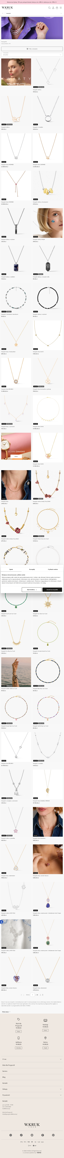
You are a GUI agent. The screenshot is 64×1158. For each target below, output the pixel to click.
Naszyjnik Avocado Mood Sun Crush (41, 651)
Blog (3, 1077)
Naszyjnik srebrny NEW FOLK (8, 913)
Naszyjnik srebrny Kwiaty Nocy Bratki (41, 501)
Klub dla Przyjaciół (8, 1065)
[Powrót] (3, 13)
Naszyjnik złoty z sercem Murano (40, 875)
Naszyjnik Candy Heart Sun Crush (9, 726)
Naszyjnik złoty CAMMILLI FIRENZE (41, 801)
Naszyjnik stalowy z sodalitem (8, 277)
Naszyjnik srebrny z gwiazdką (8, 838)
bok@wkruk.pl (6, 1108)
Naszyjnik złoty (4, 501)
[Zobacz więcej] (61, 13)
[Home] (7, 8)
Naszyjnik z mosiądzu (38, 127)
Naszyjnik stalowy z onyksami (40, 314)
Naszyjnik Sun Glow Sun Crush (40, 613)
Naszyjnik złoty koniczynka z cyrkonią (42, 389)
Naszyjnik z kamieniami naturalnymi (9, 314)
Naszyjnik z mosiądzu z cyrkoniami (9, 801)
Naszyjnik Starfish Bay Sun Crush (40, 726)
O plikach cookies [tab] (53, 569)
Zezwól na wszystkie (52, 589)
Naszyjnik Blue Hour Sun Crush (40, 688)
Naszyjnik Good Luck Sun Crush (8, 613)
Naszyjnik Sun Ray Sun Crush (8, 651)
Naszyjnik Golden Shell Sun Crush (9, 688)
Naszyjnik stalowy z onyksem (8, 239)
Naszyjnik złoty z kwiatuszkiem (8, 351)
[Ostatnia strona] (42, 994)
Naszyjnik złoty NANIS (38, 426)
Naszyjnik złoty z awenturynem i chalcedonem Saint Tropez (47, 913)
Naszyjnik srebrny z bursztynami (40, 202)
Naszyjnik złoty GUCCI (38, 351)
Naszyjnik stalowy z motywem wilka (41, 277)
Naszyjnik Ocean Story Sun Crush (41, 539)
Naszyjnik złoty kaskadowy (39, 838)
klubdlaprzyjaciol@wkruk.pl (9, 1114)
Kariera (4, 1071)
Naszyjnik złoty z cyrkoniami (8, 426)
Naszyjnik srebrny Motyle (39, 239)
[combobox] (32, 55)
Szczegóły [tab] (32, 569)
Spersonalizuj (31, 589)
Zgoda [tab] (11, 569)
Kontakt (4, 1083)
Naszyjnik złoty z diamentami (8, 875)
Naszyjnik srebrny (37, 89)
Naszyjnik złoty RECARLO (7, 389)
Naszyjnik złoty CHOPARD (7, 164)
